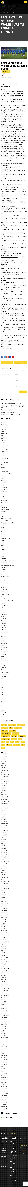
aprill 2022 (3, 872)
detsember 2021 (5, 881)
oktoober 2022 (4, 859)
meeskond (12, 730)
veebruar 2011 (4, 1102)
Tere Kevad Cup (4, 667)
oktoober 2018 (4, 966)
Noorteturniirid (4, 605)
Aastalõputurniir (5, 427)
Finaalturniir (4, 480)
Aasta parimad (4, 424)
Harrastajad (4, 489)
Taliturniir (3, 665)
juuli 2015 (3, 1048)
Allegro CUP (4, 433)
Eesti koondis (6, 71)
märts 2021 (4, 901)
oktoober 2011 (4, 1097)
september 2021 (5, 888)
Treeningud (13, 9)
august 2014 (4, 1066)
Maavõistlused (4, 1162)
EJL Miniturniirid (4, 462)
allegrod (4, 725)
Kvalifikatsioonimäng (6, 538)
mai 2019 (3, 950)
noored (14, 736)
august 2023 (4, 837)
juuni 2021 (3, 895)
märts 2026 (4, 768)
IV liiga (2, 498)
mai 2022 (3, 870)
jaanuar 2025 (4, 799)
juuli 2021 (3, 892)
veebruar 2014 (4, 1073)
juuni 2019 (3, 948)
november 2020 (5, 910)
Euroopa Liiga (4, 471)
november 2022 (5, 857)
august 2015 (4, 1046)
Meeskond (3, 569)
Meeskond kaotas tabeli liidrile (8, 412)
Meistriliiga (3, 571)
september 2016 (5, 1022)
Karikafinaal (4, 507)
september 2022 (5, 861)
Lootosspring (4, 556)
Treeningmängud (5, 672)
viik (23, 744)
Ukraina (9, 744)
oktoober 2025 (4, 779)
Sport (2, 649)
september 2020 (5, 915)
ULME (2, 714)
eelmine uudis (8, 362)
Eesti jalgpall (4, 456)
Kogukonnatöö (4, 520)
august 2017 (4, 997)
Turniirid (3, 678)
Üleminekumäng (5, 712)
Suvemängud (4, 661)
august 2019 (4, 944)
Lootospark (4, 12)
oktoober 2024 (4, 805)
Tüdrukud (3, 676)
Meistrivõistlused (5, 576)
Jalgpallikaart (4, 502)
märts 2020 (4, 928)
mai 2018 (3, 977)
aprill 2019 (3, 953)
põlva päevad (5, 739)
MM (2, 578)
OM (2, 607)
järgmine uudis (20, 362)
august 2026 (4, 756)
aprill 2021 (3, 899)
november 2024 (5, 803)
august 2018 (4, 970)
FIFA (2, 478)
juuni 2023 (3, 841)
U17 (2, 696)
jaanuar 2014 (4, 1075)
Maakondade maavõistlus (7, 560)
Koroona (3, 534)
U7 (1, 703)
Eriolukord (3, 467)
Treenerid (14, 739)
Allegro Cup (3, 1148)
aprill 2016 (3, 1033)
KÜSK (2, 536)
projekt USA (21, 736)
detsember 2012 (5, 1091)
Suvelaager (3, 658)
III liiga (2, 496)
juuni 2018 (3, 975)
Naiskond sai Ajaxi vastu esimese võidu (10, 414)
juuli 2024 (3, 812)
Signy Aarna (4, 638)
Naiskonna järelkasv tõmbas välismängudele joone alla (13, 406)
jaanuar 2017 (4, 1013)
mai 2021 (3, 897)
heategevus (12, 725)
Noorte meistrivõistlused (7, 600)
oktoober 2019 (4, 939)
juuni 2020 (3, 921)
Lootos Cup (4, 1141)
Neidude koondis (5, 594)
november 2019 (5, 937)
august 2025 (4, 783)
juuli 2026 (3, 759)
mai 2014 (3, 1071)
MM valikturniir (4, 583)
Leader (2, 543)
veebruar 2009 (4, 1106)
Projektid (3, 625)
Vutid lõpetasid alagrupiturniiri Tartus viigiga (11, 403)
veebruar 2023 (4, 850)
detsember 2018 (5, 961)
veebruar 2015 (4, 1055)
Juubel (2, 505)
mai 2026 (3, 763)
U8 (1, 705)
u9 (7, 742)
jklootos (5, 74)
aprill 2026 (3, 765)
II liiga (2, 493)
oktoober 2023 (4, 832)
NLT (2, 596)
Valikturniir (16, 744)
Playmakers (4, 614)
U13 (2, 687)
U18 (2, 699)
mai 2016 (3, 1031)
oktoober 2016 (4, 1019)
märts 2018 (4, 981)
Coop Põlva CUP (5, 449)
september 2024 (5, 808)
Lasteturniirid (4, 540)
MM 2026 (3, 580)
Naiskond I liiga (5, 6)
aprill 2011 (3, 1100)
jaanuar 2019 (4, 959)
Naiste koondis (4, 592)
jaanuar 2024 (4, 825)
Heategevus (4, 491)
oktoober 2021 (4, 886)
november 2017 (5, 990)
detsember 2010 (5, 1104)
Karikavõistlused (5, 509)
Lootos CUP (4, 9)
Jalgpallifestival (4, 500)
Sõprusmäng (4, 647)
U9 (1, 707)
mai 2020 (3, 924)
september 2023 (5, 834)
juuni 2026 (3, 761)
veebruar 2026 (4, 770)
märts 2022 (4, 875)
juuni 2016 (3, 1028)
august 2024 (4, 810)
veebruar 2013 (4, 1086)
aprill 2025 (3, 792)
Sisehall (3, 641)
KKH (2, 514)
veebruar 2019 (4, 957)
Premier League (4, 621)
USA (2, 716)
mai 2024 (3, 817)
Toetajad (12, 12)
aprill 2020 (3, 926)
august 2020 (4, 917)
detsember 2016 (5, 1015)
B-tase (2, 436)
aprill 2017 (3, 1006)
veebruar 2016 (4, 1037)
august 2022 (4, 863)
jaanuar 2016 (4, 1039)
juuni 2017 (3, 1002)
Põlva (2, 616)
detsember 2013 (5, 1077)
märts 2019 (4, 955)
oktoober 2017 (4, 993)
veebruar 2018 (4, 984)
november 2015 (5, 1042)
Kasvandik (3, 511)
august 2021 (4, 890)
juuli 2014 (3, 1068)
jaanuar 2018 (4, 986)
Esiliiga (2, 469)
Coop (2, 447)
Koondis (3, 529)
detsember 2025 (5, 774)
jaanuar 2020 (4, 932)
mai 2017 (3, 1004)
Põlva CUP (3, 618)
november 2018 (5, 964)
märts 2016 (4, 1035)
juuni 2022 (3, 868)
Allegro (2, 431)
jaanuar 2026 (4, 772)
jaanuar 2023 (4, 852)
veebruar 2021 (4, 903)
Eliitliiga (3, 464)
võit (3, 747)
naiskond (16, 733)
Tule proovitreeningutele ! (7, 410)
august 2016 (4, 1024)
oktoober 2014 (4, 1062)
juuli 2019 (3, 946)
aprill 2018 (3, 979)
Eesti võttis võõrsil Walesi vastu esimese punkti (14, 65)
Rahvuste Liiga (4, 629)
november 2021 (5, 883)
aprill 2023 (3, 846)
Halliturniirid (4, 487)
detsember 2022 (5, 854)
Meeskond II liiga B (16, 6)
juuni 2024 (3, 814)
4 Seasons (3, 1166)
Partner (3, 612)
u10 (12, 742)
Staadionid (3, 654)
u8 (3, 742)
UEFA (2, 710)
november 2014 (5, 1059)
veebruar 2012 (4, 1093)
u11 (17, 742)
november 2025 (5, 776)
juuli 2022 (3, 866)
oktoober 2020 (4, 912)
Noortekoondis (4, 603)
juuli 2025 (3, 785)
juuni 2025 (3, 788)
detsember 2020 (5, 908)
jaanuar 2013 (4, 1088)
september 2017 (5, 995)
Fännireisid (3, 476)
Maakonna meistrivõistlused (7, 565)
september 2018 (5, 968)
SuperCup (3, 656)
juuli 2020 (3, 919)
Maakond (3, 558)
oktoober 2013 (4, 1080)
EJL (2, 460)
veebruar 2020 (4, 930)
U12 (2, 685)
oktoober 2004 (4, 1109)
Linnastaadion (4, 547)
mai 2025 (3, 790)
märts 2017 (4, 1008)
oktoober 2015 (4, 1044)
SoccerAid (3, 645)
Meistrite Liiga (4, 574)
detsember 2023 (5, 828)
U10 (2, 681)
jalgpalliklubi (21, 725)
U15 (2, 692)
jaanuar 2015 (4, 1057)
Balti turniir (3, 438)
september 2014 (5, 1064)
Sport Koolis (4, 652)
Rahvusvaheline (5, 632)
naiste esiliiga (5, 736)
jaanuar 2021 (4, 906)
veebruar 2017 (4, 1010)
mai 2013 (3, 1084)
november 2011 (5, 1095)
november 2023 (5, 830)
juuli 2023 (3, 839)
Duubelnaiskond (5, 451)
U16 (2, 694)
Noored (3, 598)
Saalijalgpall (4, 636)
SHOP (19, 9)
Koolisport (3, 525)
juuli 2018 (3, 973)
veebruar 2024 (4, 823)
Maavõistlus (4, 567)
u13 (23, 742)
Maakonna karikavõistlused (7, 563)
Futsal (2, 485)
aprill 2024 (3, 819)
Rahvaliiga (3, 627)
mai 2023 (3, 843)
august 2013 (4, 1082)
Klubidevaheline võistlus (6, 518)
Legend (2, 545)
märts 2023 (4, 848)
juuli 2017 (3, 999)
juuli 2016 (3, 1026)
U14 (2, 690)
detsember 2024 (5, 801)
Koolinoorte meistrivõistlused (8, 522)
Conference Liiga (5, 444)
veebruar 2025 (4, 796)
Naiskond (3, 587)
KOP (2, 531)
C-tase (2, 442)
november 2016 (5, 1017)
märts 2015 (4, 1053)
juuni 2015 (3, 1051)
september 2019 (5, 941)
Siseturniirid (4, 643)
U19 (2, 701)
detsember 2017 (5, 988)
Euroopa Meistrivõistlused (7, 473)
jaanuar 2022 (4, 879)
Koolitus (3, 527)
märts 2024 (4, 821)
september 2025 (5, 781)
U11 (2, 683)
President (3, 623)
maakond (4, 730)
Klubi (2, 516)
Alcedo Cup (3, 429)
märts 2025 (4, 794)
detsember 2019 (5, 935)
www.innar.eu (13, 1133)
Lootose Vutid (4, 551)
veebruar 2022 (4, 877)
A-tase (2, 422)
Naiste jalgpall (4, 589)
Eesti (2, 453)
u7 (20, 739)
